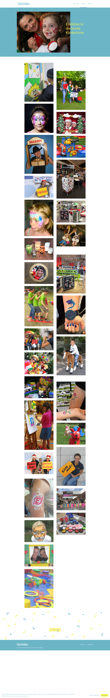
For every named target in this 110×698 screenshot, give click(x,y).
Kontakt (90, 3)
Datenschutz (90, 644)
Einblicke (83, 3)
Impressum (82, 644)
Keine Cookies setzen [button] (95, 695)
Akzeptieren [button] (104, 695)
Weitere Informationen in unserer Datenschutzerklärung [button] (15, 696)
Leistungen (76, 3)
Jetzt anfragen (55, 629)
